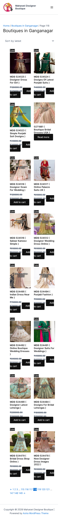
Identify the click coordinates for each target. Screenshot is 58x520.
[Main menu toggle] (52, 7)
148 (16, 493)
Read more (43, 137)
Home (6, 25)
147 (12, 493)
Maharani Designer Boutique (25, 7)
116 (27, 489)
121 (48, 489)
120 (43, 489)
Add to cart (20, 93)
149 (21, 493)
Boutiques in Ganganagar (24, 25)
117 (31, 489)
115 (22, 489)
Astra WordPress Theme (35, 513)
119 (39, 489)
